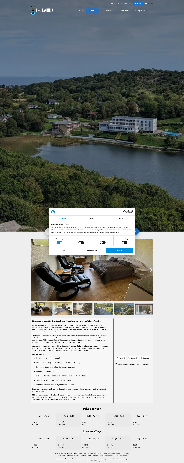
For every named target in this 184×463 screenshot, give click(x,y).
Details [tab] (92, 218)
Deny (64, 250)
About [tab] (121, 218)
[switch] (81, 242)
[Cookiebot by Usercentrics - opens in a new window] (124, 211)
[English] (149, 3)
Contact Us (128, 3)
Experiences (106, 10)
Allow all (119, 250)
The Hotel (91, 10)
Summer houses (123, 10)
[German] (152, 3)
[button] (151, 270)
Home (81, 10)
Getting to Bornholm (142, 10)
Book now (138, 3)
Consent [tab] (63, 218)
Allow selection (92, 250)
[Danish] (146, 3)
